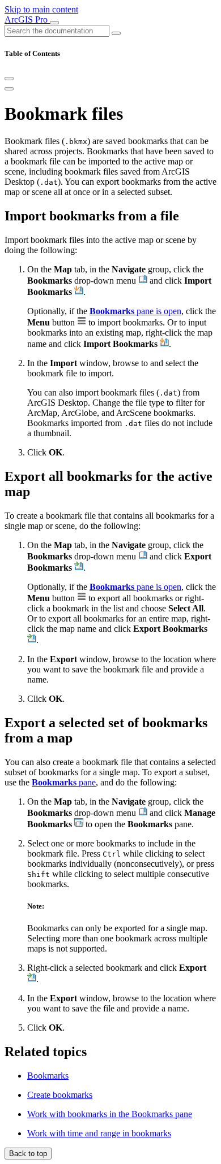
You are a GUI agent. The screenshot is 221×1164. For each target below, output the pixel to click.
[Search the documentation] (116, 33)
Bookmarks (48, 1075)
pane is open (135, 311)
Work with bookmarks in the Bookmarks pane (109, 1114)
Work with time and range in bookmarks (99, 1133)
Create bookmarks (59, 1095)
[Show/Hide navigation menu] (54, 22)
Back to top (28, 1153)
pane (64, 782)
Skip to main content (41, 9)
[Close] (9, 78)
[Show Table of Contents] (9, 88)
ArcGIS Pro (27, 19)
